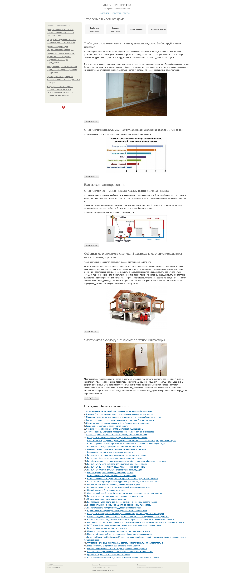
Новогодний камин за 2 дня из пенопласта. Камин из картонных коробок (119, 534)
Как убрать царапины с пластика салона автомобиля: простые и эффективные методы (126, 461)
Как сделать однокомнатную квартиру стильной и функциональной (117, 437)
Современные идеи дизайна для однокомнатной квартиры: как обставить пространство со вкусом (131, 440)
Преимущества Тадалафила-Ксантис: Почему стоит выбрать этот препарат (63, 80)
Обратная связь (141, 565)
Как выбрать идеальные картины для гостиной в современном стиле (118, 487)
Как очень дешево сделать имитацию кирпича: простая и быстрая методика (120, 420)
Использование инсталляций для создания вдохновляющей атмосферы (119, 411)
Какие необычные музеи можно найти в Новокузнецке (111, 475)
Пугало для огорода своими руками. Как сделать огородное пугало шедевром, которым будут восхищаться (135, 522)
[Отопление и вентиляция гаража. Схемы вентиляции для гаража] (136, 228)
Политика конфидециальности (101, 567)
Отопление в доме (158, 29)
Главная (104, 13)
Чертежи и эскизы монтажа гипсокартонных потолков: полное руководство (120, 431)
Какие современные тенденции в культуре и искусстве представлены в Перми (122, 478)
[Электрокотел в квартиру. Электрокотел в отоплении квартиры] (136, 359)
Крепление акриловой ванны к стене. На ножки (108, 554)
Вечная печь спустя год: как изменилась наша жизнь (110, 452)
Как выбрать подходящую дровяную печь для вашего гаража (114, 446)
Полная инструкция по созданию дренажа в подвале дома (113, 484)
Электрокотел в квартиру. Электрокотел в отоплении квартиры (124, 340)
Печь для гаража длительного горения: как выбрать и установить (116, 449)
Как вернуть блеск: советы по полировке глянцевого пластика (115, 458)
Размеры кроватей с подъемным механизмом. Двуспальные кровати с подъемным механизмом (130, 519)
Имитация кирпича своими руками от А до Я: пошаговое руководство (117, 423)
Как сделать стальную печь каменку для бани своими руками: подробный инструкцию (125, 513)
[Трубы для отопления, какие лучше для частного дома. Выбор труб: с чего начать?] (136, 94)
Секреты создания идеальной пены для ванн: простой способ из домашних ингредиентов (128, 516)
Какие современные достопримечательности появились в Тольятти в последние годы (126, 443)
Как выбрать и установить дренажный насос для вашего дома (115, 496)
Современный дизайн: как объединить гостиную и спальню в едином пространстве (124, 493)
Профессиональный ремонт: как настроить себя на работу (113, 545)
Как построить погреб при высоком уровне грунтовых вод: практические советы (123, 481)
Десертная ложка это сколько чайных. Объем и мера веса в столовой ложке (60, 33)
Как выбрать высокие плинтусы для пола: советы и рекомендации (117, 466)
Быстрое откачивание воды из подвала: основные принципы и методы (119, 504)
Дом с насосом (136, 29)
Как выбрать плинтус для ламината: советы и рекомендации (114, 469)
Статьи (126, 13)
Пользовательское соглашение (108, 565)
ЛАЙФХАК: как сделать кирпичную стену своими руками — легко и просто (119, 414)
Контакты (95, 565)
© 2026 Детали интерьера (55, 565)
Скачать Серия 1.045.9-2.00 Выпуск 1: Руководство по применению (116, 434)
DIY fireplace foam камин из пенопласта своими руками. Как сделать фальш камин (124, 525)
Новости (116, 13)
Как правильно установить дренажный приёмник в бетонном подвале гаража (122, 501)
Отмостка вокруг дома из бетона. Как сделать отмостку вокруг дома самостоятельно (125, 542)
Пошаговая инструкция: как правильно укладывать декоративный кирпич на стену (123, 417)
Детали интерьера (117, 5)
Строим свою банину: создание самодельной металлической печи (117, 510)
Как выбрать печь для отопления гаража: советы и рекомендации (116, 455)
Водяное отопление (115, 29)
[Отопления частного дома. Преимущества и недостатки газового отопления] (136, 155)
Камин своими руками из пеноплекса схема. (107, 528)
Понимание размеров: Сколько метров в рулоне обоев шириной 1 (117, 548)
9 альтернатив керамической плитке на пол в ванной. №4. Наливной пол (120, 551)
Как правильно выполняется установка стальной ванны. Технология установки (123, 557)
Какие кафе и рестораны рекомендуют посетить (107, 425)
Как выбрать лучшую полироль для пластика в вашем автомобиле (117, 463)
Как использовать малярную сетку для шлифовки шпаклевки (114, 507)
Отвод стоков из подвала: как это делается (106, 499)
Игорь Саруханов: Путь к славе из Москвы (106, 490)
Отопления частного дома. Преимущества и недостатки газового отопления (133, 130)
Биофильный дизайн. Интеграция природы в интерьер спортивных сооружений (62, 70)
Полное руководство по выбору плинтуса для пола (110, 472)
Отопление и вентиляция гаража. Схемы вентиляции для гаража (126, 191)
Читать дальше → (91, 121)
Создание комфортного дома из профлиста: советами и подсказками (118, 531)
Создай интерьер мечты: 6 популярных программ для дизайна (114, 428)
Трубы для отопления (94, 29)
